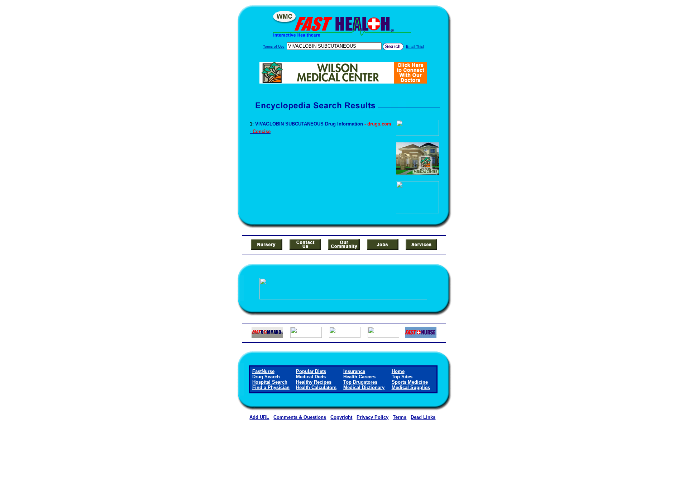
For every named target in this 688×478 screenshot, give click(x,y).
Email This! (415, 46)
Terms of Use (274, 46)
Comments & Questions (299, 417)
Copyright (341, 417)
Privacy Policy (372, 417)
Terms (399, 417)
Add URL (259, 417)
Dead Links (423, 417)
